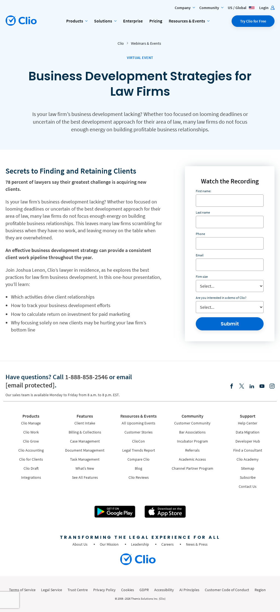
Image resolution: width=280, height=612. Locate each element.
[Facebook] (231, 386)
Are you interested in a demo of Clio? (221, 298)
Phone (200, 234)
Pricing (155, 21)
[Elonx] (241, 386)
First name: (203, 191)
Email (199, 255)
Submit (230, 323)
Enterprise (133, 21)
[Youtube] (261, 386)
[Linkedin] (251, 386)
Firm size (202, 276)
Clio (121, 43)
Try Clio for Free (253, 21)
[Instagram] (272, 386)
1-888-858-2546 (86, 377)
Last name (203, 212)
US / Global (237, 7)
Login (264, 7)
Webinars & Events (146, 43)
